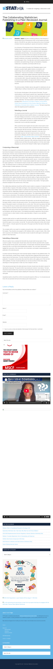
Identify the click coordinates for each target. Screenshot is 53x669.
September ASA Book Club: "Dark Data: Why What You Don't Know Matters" (20, 530)
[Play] (4, 403)
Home (4, 625)
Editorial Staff (8, 629)
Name (4, 308)
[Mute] (46, 403)
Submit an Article (8, 632)
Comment (5, 293)
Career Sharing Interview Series (10, 544)
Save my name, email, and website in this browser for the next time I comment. (23, 329)
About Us (5, 628)
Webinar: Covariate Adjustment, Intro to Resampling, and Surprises (18, 536)
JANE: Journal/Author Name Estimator (30, 136)
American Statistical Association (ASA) (28, 615)
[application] (26, 390)
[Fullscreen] (48, 403)
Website (5, 322)
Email (4, 315)
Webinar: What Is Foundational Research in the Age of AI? (16, 528)
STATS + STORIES (6, 638)
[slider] (48, 516)
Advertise (7, 631)
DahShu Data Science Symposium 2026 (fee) (13, 539)
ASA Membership (6, 635)
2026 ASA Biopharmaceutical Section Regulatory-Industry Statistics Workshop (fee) (23, 533)
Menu (27, 1)
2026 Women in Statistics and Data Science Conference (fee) (17, 541)
